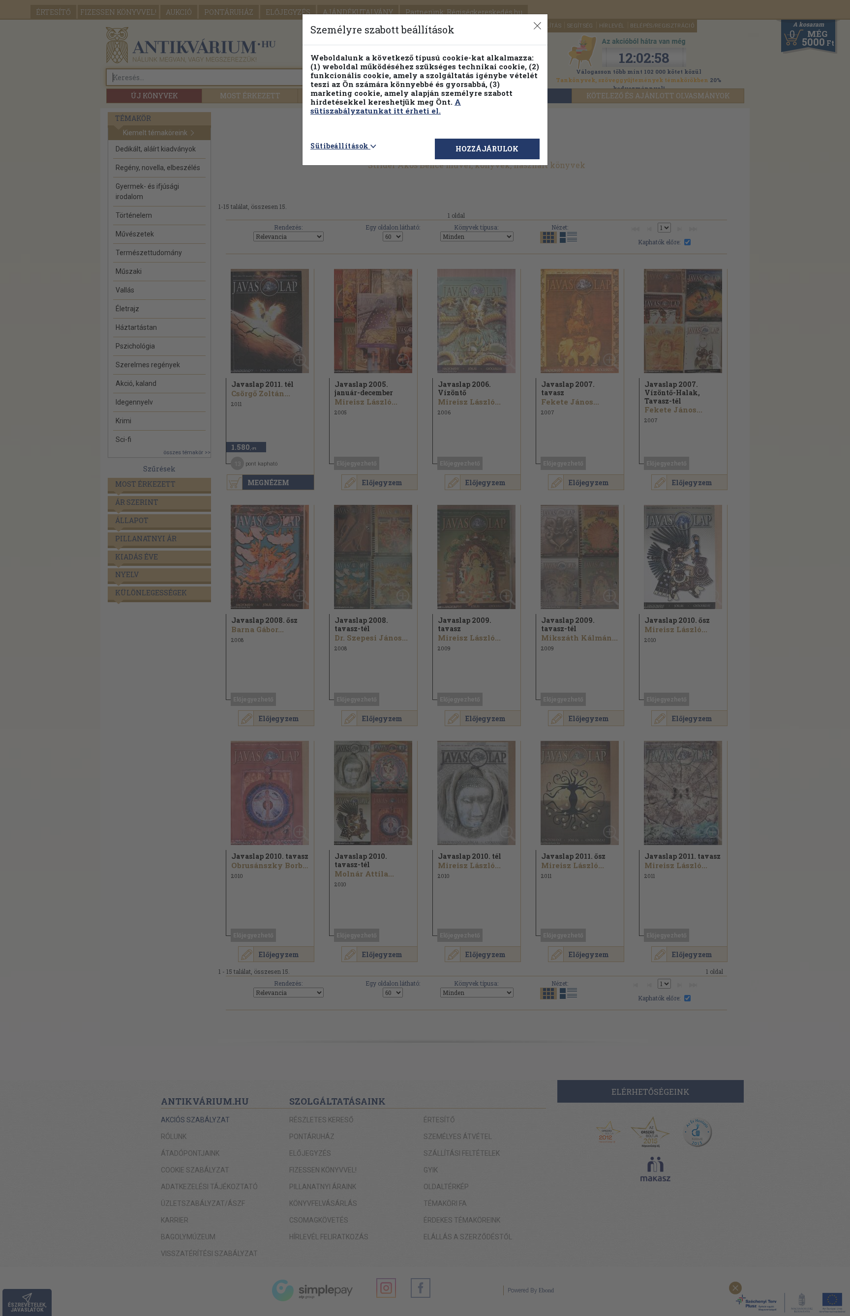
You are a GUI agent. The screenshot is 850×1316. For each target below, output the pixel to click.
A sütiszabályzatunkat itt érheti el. (385, 106)
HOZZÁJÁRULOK (486, 148)
